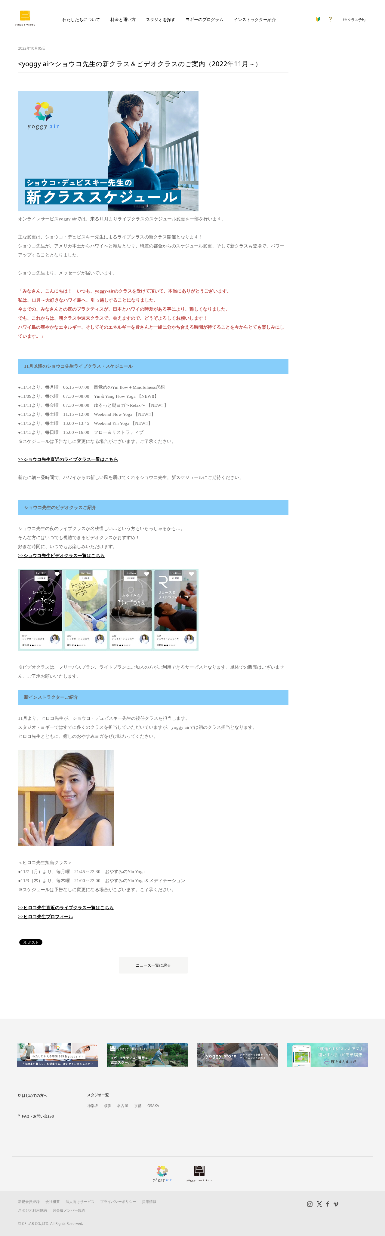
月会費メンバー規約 (69, 1210)
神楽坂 (92, 1105)
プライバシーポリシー (118, 1201)
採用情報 (149, 1201)
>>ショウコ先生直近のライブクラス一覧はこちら (68, 459)
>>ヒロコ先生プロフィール (45, 916)
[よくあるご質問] (330, 18)
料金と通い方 (123, 19)
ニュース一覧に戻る (153, 965)
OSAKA (153, 1105)
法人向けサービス (80, 1201)
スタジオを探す (160, 19)
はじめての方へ (34, 1095)
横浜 (107, 1105)
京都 (137, 1105)
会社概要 (52, 1201)
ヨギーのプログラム (204, 19)
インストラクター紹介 (255, 19)
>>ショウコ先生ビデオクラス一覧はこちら (61, 555)
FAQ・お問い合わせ (38, 1116)
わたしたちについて (81, 19)
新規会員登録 (29, 1201)
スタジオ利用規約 (32, 1210)
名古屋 (122, 1105)
